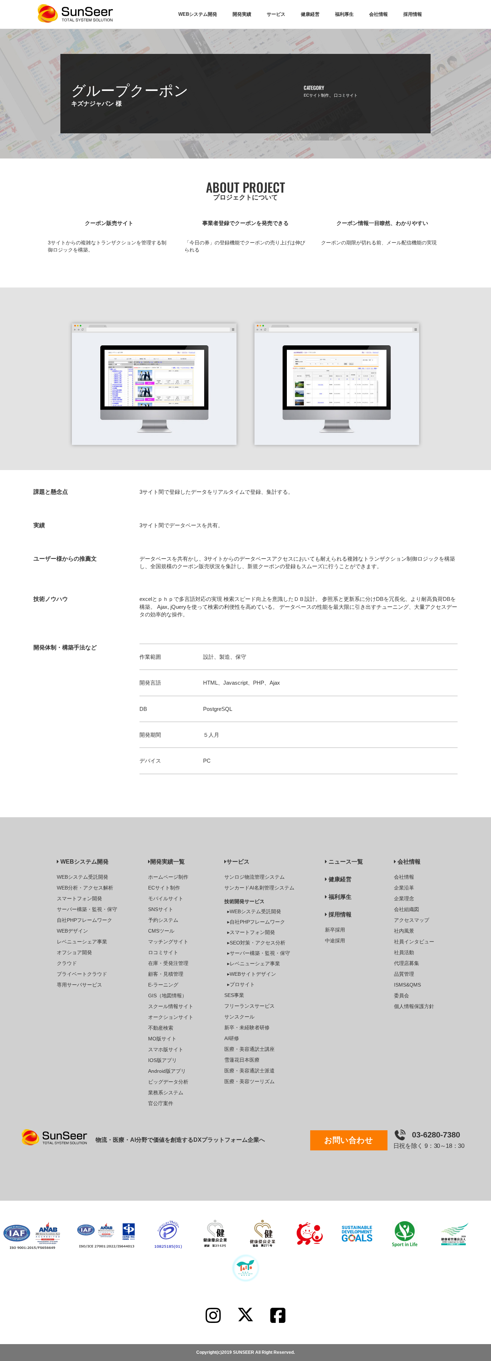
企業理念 (404, 898)
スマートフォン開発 (79, 898)
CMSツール (161, 931)
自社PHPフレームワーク (84, 920)
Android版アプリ (167, 1071)
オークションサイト (170, 1017)
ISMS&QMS (407, 985)
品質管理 (404, 974)
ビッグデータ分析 (168, 1082)
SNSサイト (160, 909)
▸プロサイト (241, 984)
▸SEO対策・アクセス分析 (256, 943)
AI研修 (231, 1038)
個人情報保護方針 (414, 1006)
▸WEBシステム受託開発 (254, 911)
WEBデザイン (72, 931)
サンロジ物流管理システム (254, 877)
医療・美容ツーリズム (249, 1081)
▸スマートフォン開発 (251, 932)
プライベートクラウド (82, 974)
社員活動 (404, 952)
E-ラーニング (163, 985)
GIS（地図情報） (167, 995)
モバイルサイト (165, 898)
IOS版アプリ (162, 1060)
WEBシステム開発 (84, 862)
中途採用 (335, 940)
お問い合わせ (348, 1140)
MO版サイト (162, 1039)
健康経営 (339, 879)
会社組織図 (406, 909)
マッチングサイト (168, 941)
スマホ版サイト (165, 1049)
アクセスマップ (411, 920)
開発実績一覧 (167, 862)
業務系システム (165, 1092)
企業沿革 (404, 888)
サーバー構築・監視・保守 (87, 909)
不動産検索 (160, 1028)
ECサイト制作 (316, 95)
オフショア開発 (74, 952)
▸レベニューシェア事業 (253, 963)
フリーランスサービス (249, 1006)
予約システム (163, 920)
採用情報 (339, 914)
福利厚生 (339, 897)
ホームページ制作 (168, 877)
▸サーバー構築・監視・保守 (258, 953)
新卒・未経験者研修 (247, 1027)
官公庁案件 (160, 1103)
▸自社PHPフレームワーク (256, 922)
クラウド (67, 963)
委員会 (401, 995)
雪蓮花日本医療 (242, 1060)
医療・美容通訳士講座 (249, 1049)
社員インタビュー (414, 941)
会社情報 (408, 862)
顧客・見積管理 (165, 974)
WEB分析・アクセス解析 (85, 888)
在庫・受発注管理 (168, 963)
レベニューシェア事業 (82, 941)
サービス (237, 862)
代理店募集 (406, 963)
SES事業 (234, 995)
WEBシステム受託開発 (82, 877)
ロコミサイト (163, 952)
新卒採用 (335, 930)
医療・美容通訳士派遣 (249, 1070)
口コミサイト (346, 95)
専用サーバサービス (79, 985)
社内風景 (404, 931)
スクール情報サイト (170, 1006)
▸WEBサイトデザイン (251, 974)
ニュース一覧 (345, 862)
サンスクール (239, 1017)
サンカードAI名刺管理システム (259, 888)
